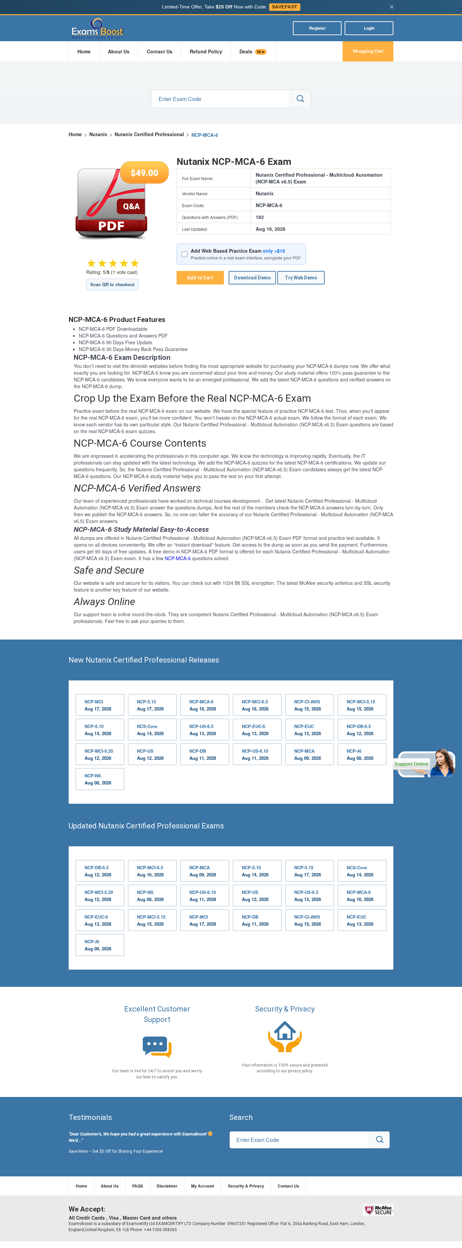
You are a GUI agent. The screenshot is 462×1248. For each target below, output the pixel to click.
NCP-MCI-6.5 (255, 705)
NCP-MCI (98, 705)
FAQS (137, 1186)
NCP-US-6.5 (202, 730)
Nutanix (98, 134)
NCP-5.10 (98, 730)
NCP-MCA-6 (178, 558)
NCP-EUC (307, 730)
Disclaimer (167, 1186)
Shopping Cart (368, 51)
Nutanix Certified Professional (149, 134)
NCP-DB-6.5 (360, 730)
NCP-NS (98, 779)
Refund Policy (206, 51)
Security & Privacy (246, 1186)
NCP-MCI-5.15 (361, 705)
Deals (251, 51)
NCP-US (150, 754)
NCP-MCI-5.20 (99, 754)
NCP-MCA (307, 754)
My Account (202, 1186)
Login (369, 28)
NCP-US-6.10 (255, 754)
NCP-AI (360, 754)
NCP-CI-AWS (307, 705)
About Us (119, 51)
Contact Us (159, 51)
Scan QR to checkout (112, 284)
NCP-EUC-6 (255, 730)
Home (84, 51)
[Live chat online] (424, 763)
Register (317, 28)
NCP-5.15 (150, 705)
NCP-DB (202, 754)
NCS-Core (150, 730)
